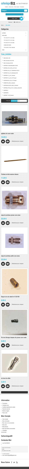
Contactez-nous (5, 405)
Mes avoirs (4, 424)
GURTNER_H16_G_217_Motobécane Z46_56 (11, 70)
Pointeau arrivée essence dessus (9, 174)
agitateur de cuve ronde (7, 133)
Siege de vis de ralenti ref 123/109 (10, 297)
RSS (17, 462)
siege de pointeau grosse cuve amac (10, 215)
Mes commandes (5, 421)
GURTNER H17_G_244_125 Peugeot (10, 78)
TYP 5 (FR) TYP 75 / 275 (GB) (9, 40)
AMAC (3, 49)
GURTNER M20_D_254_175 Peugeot (10, 80)
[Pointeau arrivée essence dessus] (14, 159)
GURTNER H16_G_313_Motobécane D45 (11, 73)
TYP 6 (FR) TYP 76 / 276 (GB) (9, 42)
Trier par (8, 100)
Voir (8, 141)
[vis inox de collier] (14, 363)
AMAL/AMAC (4, 35)
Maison (2, 25)
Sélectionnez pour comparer (17, 141)
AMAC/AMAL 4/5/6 (7, 58)
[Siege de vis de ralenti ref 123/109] (14, 281)
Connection (22, 6)
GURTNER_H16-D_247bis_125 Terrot (10, 68)
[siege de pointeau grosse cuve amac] (14, 200)
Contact (6, 6)
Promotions (4, 403)
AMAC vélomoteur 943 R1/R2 (9, 60)
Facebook (11, 462)
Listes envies (11, 6)
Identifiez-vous (17, 22)
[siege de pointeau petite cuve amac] (14, 240)
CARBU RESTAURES (7, 45)
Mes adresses (5, 426)
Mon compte (16, 6)
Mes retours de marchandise (8, 423)
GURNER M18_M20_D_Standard (9, 82)
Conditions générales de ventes (8, 407)
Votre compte (5, 419)
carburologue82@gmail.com (10, 455)
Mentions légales (5, 411)
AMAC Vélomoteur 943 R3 (8, 63)
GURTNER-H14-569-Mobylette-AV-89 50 (11, 65)
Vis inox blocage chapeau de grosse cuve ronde (13, 337)
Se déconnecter (3, 432)
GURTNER (4, 33)
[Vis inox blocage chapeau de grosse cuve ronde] (14, 322)
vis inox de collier (5, 378)
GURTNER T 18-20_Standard (9, 95)
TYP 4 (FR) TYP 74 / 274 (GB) (9, 37)
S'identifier (4, 430)
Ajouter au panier (3, 141)
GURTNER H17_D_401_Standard (9, 75)
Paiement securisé (6, 409)
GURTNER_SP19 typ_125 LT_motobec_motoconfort (13, 87)
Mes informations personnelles (8, 428)
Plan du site (4, 412)
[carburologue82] (14, 3)
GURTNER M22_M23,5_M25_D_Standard (11, 85)
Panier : (14, 18)
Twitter (14, 462)
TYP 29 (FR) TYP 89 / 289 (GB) (9, 47)
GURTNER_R (6, 90)
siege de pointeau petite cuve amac (10, 256)
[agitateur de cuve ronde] (14, 118)
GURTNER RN (6, 92)
